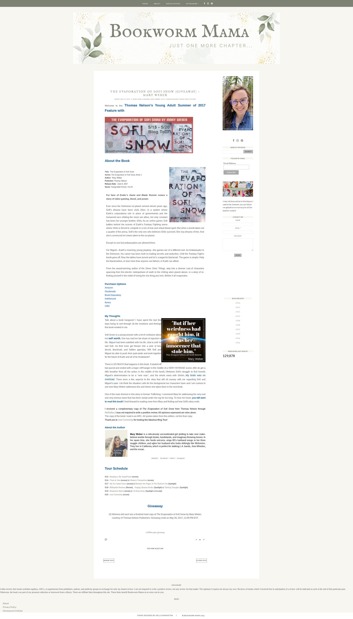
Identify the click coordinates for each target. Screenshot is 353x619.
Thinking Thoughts (171, 487)
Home (145, 4)
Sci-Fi (163, 99)
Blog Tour (137, 99)
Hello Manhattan (164, 615)
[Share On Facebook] (196, 539)
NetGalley (109, 412)
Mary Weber (155, 99)
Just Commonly (125, 420)
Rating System (173, 4)
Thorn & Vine (115, 480)
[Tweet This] (200, 539)
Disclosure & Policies (13, 610)
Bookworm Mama (117, 491)
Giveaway (146, 99)
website (154, 458)
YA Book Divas (139, 491)
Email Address (230, 163)
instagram (181, 458)
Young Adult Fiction (187, 99)
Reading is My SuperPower (121, 477)
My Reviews (191, 4)
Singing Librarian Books (143, 487)
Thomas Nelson (172, 99)
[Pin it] (203, 539)
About (157, 4)
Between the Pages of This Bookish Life (151, 484)
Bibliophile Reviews (117, 487)
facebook (164, 458)
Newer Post (109, 560)
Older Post (201, 560)
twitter (172, 458)
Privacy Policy (9, 607)
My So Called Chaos (118, 484)
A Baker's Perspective (138, 480)
